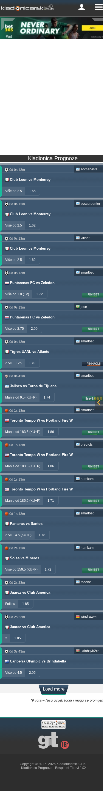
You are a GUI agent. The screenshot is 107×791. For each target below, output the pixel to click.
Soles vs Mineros (24, 558)
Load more (53, 689)
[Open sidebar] (99, 403)
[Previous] (8, 24)
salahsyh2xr (90, 651)
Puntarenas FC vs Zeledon (32, 283)
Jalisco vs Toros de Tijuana (33, 386)
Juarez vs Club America (30, 592)
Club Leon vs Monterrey (30, 180)
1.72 (39, 294)
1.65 (32, 191)
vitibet (85, 238)
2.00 (34, 329)
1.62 (32, 225)
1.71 (50, 501)
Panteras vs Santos (26, 524)
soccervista (89, 169)
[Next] (99, 24)
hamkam (87, 479)
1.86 (50, 432)
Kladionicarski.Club (71, 764)
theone (86, 582)
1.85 (25, 604)
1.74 (47, 397)
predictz (86, 444)
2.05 (32, 673)
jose (84, 307)
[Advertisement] (53, 95)
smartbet (87, 272)
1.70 (32, 363)
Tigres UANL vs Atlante (29, 352)
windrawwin (89, 616)
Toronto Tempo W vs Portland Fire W (41, 420)
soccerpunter (90, 204)
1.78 (42, 535)
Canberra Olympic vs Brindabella (38, 661)
